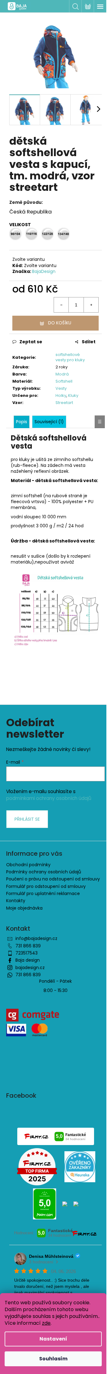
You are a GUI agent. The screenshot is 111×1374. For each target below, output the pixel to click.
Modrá (62, 374)
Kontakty (15, 901)
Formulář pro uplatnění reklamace (43, 893)
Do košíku (59, 323)
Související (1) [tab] (49, 422)
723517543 (26, 953)
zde (46, 1323)
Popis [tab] (21, 422)
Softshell (64, 381)
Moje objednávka (24, 908)
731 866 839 (28, 946)
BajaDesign (44, 271)
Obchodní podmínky (28, 865)
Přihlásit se (27, 819)
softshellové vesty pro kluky (70, 357)
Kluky (73, 395)
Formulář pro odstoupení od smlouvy (46, 886)
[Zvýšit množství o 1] (91, 304)
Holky (61, 395)
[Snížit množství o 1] (61, 304)
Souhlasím (53, 1358)
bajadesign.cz (30, 967)
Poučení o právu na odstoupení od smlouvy (53, 879)
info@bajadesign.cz (36, 938)
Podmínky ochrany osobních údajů (43, 872)
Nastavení (53, 1338)
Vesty (61, 388)
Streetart (64, 403)
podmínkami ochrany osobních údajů (48, 798)
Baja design (27, 960)
